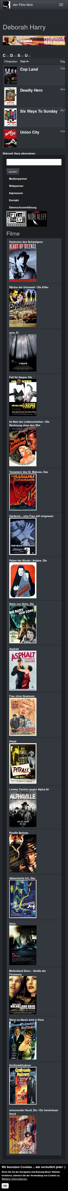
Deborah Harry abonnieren (19, 153)
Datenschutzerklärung (22, 207)
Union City (29, 132)
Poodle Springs (18, 832)
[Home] (6, 4)
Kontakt (14, 200)
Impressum (16, 193)
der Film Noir (23, 4)
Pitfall (12, 741)
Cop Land (29, 69)
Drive (12, 923)
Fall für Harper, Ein (20, 377)
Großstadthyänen (20, 1065)
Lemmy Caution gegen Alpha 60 (29, 789)
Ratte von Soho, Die (21, 604)
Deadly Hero (31, 90)
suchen (13, 171)
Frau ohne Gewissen (22, 696)
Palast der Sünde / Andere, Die (28, 560)
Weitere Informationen (14, 1179)
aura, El (13, 332)
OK (5, 1185)
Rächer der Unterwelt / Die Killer (28, 287)
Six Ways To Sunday (38, 111)
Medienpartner (18, 178)
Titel (23, 61)
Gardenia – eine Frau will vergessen (31, 516)
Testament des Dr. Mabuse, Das (28, 472)
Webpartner (16, 186)
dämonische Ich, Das (22, 878)
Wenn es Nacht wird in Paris (26, 1020)
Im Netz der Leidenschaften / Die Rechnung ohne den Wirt (29, 423)
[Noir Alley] (37, 218)
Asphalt (14, 649)
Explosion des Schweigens (26, 242)
